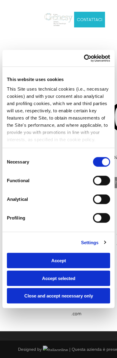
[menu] (9, 16)
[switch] (101, 180)
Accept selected (58, 278)
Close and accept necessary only (58, 295)
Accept (58, 260)
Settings (90, 242)
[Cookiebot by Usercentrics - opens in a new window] (84, 58)
